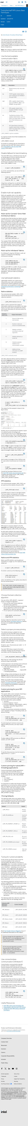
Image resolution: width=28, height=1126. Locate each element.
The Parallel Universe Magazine (12, 931)
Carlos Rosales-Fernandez (9, 35)
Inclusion (3, 1059)
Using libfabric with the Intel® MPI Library (15, 1007)
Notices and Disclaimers (8, 1093)
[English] (22, 2)
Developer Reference (16, 621)
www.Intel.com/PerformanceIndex (13, 1031)
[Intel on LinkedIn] (9, 1069)
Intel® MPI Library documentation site (13, 473)
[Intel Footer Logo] (4, 1111)
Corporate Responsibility (7, 1056)
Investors (3, 1049)
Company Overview (6, 1038)
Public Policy (4, 1063)
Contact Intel (4, 1042)
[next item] (27, 5)
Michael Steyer (19, 35)
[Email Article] (26, 31)
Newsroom (4, 1045)
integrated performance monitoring (10, 286)
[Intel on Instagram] (16, 1069)
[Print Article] (23, 31)
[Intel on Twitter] (5, 1069)
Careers (3, 1052)
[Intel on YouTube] (13, 1069)
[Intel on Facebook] (2, 1069)
